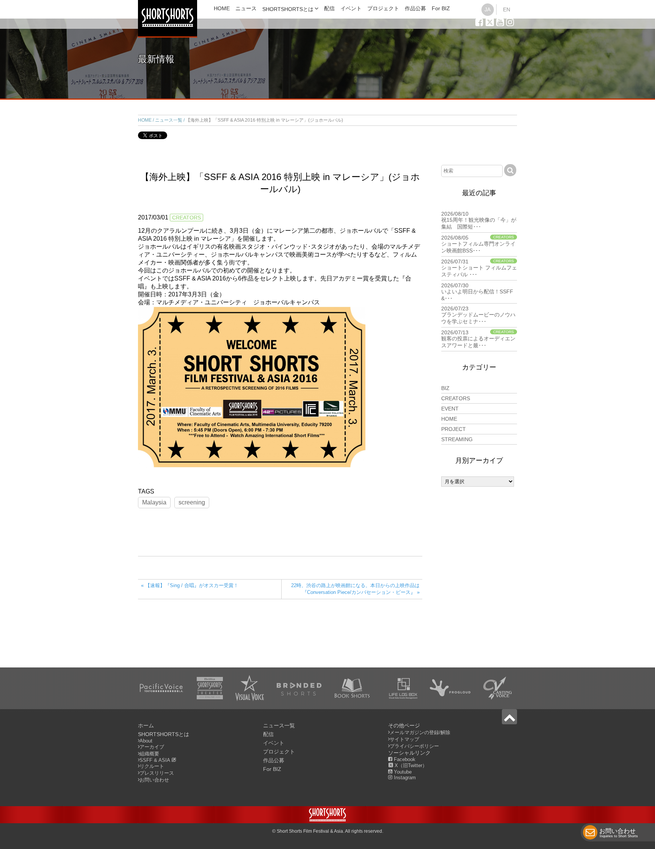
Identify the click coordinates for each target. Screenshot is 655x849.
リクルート (151, 766)
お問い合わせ (618, 833)
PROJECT (453, 429)
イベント (351, 8)
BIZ (445, 388)
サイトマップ (404, 739)
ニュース (246, 8)
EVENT (450, 409)
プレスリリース (156, 773)
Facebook (403, 759)
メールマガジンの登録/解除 (420, 732)
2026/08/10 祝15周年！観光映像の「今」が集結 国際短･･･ (478, 220)
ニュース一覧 (168, 120)
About (145, 741)
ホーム (146, 725)
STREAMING (457, 439)
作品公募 (415, 8)
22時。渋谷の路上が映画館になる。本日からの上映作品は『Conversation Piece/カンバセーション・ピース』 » (355, 589)
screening (192, 502)
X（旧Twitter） (410, 765)
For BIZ (441, 8)
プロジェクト (383, 8)
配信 (329, 8)
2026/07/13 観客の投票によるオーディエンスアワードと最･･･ (478, 338)
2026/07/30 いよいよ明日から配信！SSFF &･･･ (477, 291)
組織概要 (149, 754)
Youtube (402, 772)
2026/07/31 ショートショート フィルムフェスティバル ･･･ (479, 267)
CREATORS (186, 218)
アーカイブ (151, 747)
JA (487, 9)
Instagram (404, 777)
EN (506, 9)
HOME (222, 8)
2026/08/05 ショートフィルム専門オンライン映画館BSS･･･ (478, 244)
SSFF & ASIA (155, 760)
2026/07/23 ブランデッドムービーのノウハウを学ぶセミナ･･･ (478, 314)
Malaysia (154, 502)
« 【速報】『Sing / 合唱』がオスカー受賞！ (189, 585)
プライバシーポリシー (414, 746)
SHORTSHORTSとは (287, 9)
